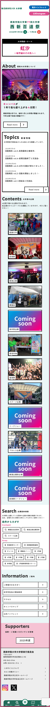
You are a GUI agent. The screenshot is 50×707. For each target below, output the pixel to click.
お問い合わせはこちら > (12, 663)
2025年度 (25, 640)
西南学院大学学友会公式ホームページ (18, 679)
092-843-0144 (9, 660)
